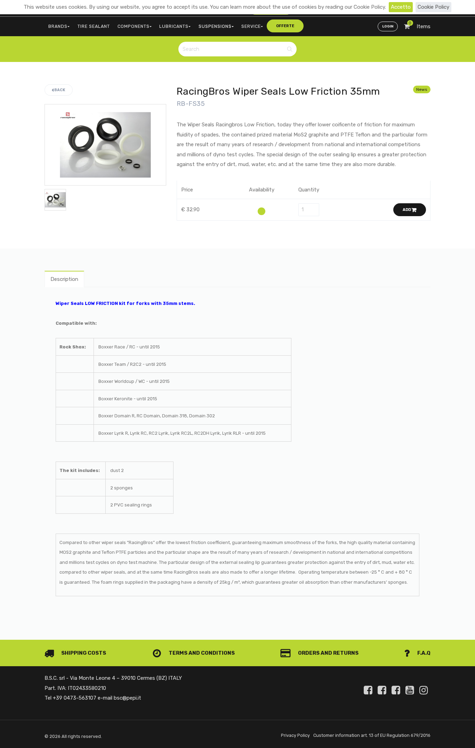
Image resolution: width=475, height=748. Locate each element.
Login (387, 26)
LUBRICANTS (173, 26)
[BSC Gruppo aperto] (369, 690)
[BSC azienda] (383, 690)
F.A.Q (423, 653)
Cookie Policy (433, 7)
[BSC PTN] (397, 690)
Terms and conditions (201, 653)
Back (59, 90)
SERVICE (251, 26)
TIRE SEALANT (94, 26)
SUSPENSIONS (215, 26)
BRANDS (57, 26)
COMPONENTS (134, 26)
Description (64, 279)
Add (407, 209)
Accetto (401, 7)
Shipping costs (83, 653)
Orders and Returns (328, 653)
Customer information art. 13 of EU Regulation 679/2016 (371, 735)
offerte (285, 26)
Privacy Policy (295, 735)
